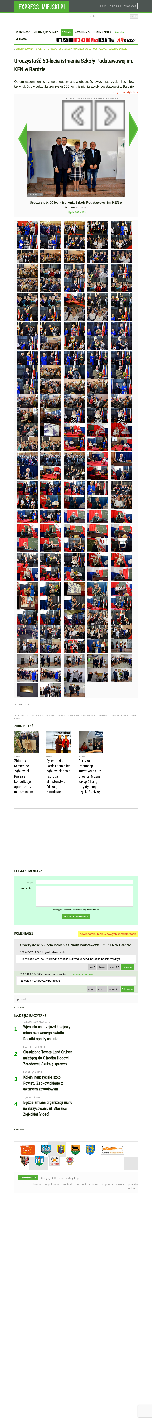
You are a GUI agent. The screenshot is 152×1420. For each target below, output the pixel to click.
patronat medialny (87, 1184)
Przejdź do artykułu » (125, 92)
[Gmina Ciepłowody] (72, 1154)
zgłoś (91, 967)
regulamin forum (91, 910)
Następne (133, 129)
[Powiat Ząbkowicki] (24, 1154)
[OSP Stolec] (52, 1165)
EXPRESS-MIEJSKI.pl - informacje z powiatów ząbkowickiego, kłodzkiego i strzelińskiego (41, 6)
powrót (21, 999)
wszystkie (115, 5)
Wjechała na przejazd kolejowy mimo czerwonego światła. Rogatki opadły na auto (46, 1032)
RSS (24, 1184)
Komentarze (82, 32)
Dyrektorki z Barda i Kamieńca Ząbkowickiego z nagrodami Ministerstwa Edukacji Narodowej (58, 776)
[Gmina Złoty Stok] (21, 1165)
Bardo (115, 715)
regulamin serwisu (113, 1184)
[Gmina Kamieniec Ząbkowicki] (87, 1154)
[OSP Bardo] (67, 1164)
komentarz (27, 888)
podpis (30, 882)
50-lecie (24, 715)
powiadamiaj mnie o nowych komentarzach (108, 934)
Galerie (66, 32)
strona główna (24, 49)
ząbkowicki (130, 6)
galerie (40, 49)
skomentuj (128, 967)
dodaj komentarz (76, 916)
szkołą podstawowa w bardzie (48, 715)
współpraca (52, 1184)
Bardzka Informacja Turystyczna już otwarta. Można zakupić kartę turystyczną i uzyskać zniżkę (90, 776)
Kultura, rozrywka (46, 32)
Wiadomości (23, 32)
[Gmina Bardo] (58, 1154)
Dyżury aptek (102, 32)
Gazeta (119, 32)
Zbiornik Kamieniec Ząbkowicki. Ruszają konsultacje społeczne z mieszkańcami (24, 776)
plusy (101, 967)
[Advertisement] (76, 839)
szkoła (124, 715)
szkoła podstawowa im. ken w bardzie (88, 715)
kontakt (67, 1184)
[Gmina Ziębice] (36, 1165)
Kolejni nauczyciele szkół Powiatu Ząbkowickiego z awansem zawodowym (43, 1083)
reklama (36, 1184)
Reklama (21, 39)
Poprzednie (22, 139)
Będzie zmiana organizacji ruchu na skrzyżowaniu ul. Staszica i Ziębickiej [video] (47, 1108)
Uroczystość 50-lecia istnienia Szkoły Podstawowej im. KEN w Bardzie (87, 49)
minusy (113, 967)
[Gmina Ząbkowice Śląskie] (43, 1154)
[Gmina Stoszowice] (109, 1154)
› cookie (92, 16)
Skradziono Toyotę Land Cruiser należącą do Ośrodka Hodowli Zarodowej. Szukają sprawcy (47, 1058)
